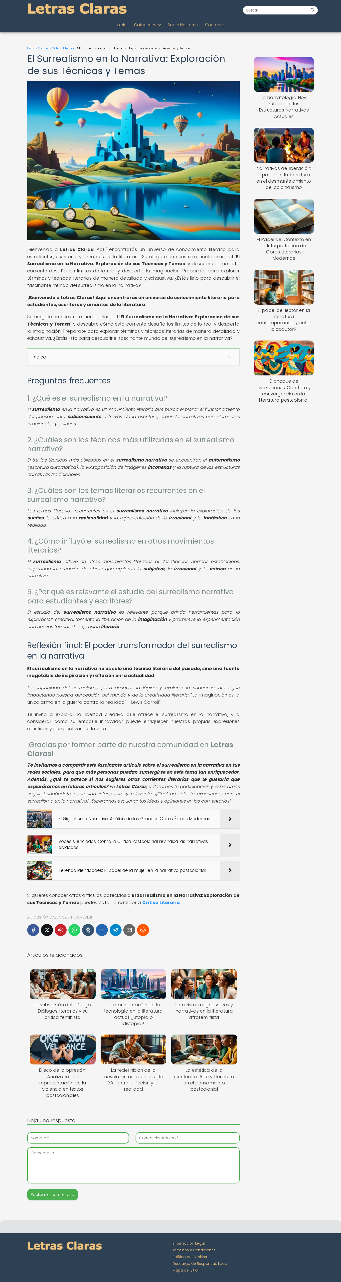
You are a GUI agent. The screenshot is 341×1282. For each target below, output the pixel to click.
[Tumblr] (88, 930)
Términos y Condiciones (194, 1250)
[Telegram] (116, 930)
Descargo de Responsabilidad (199, 1263)
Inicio (122, 25)
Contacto (214, 25)
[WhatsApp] (74, 930)
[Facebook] (33, 930)
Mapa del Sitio (185, 1270)
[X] (47, 930)
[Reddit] (143, 930)
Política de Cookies (189, 1256)
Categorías (145, 25)
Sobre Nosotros (183, 25)
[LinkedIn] (102, 930)
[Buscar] (312, 10)
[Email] (129, 930)
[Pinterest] (61, 930)
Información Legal (188, 1243)
